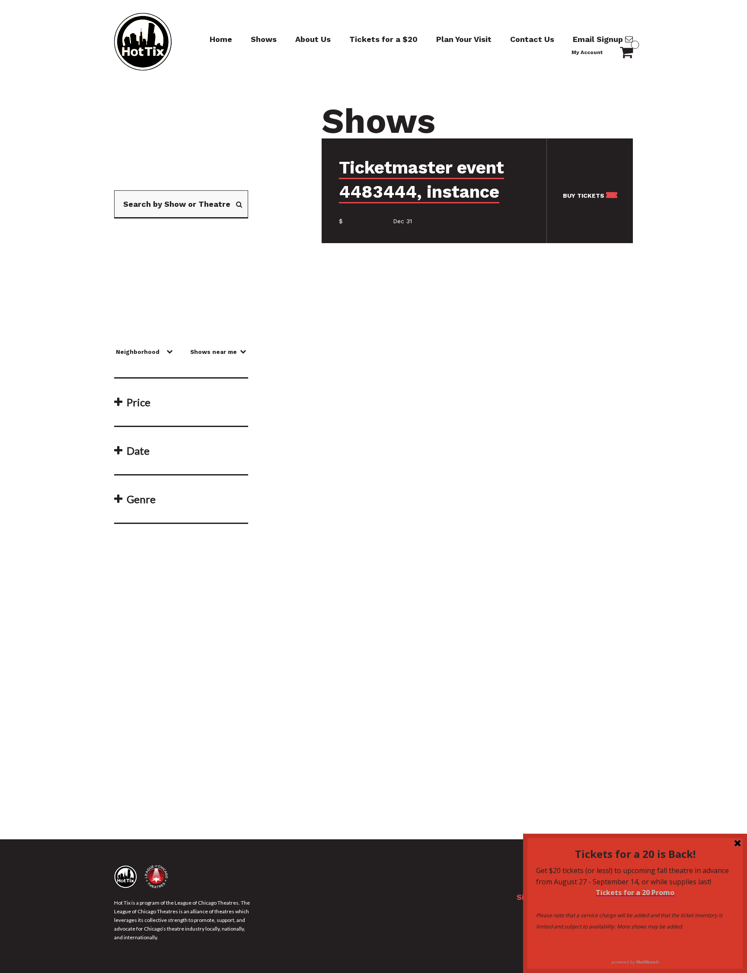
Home (221, 39)
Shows (264, 39)
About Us (313, 39)
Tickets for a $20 (383, 39)
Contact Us (532, 39)
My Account (587, 52)
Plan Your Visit (464, 39)
